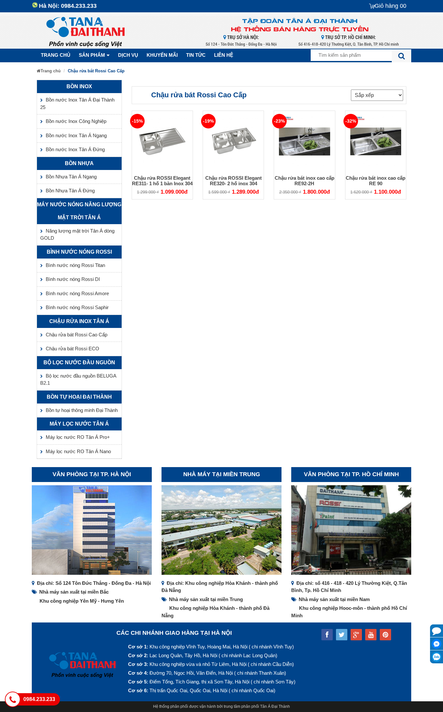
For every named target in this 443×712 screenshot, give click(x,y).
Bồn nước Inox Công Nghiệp (76, 121)
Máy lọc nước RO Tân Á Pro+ (78, 437)
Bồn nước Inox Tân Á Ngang (76, 135)
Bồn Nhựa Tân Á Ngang (71, 176)
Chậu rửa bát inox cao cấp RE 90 (375, 180)
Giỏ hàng (390, 6)
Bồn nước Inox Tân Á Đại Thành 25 (77, 103)
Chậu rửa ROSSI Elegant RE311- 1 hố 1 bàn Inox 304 (162, 180)
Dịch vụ (128, 55)
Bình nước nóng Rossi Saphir (77, 307)
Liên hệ (223, 55)
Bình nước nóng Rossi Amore (77, 293)
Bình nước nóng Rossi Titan (75, 265)
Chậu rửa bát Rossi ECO (72, 348)
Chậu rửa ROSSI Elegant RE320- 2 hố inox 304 (233, 180)
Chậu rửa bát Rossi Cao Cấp (76, 334)
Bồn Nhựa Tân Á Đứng (70, 190)
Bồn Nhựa (79, 163)
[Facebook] (436, 643)
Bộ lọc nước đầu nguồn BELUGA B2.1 (78, 379)
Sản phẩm (92, 55)
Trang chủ (55, 55)
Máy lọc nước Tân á (79, 424)
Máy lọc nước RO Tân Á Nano (78, 451)
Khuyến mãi (162, 55)
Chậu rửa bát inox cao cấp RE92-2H (304, 180)
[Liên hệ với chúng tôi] (436, 630)
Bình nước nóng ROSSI (79, 252)
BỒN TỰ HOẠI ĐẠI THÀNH (79, 397)
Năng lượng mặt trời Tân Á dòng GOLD (77, 234)
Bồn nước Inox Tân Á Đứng (75, 149)
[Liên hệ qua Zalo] (436, 656)
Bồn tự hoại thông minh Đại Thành (82, 410)
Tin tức (196, 55)
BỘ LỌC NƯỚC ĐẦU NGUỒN (79, 362)
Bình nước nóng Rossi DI (73, 279)
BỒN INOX (79, 86)
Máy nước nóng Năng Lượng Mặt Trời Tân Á (79, 211)
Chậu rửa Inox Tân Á (79, 321)
